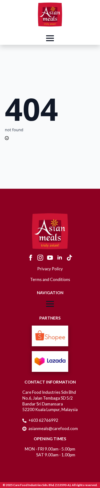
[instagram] (40, 257)
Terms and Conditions (50, 279)
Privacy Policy (50, 268)
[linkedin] (59, 257)
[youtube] (50, 257)
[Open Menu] (50, 38)
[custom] (69, 257)
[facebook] (30, 257)
